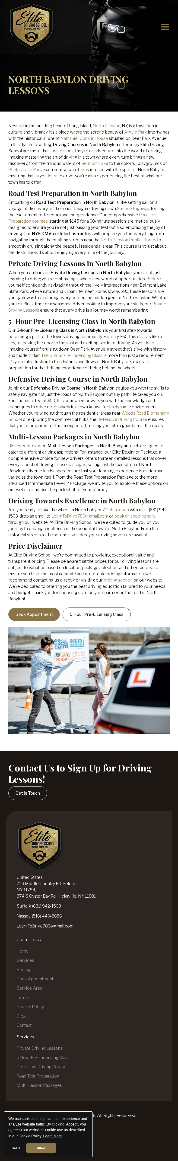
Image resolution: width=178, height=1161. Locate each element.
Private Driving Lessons (39, 1048)
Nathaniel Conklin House (84, 138)
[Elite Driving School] (40, 845)
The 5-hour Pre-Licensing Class (71, 355)
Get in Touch (28, 793)
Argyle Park (135, 132)
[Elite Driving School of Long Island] (31, 27)
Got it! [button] (17, 1148)
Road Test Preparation (38, 1076)
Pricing (24, 969)
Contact (24, 1025)
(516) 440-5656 (47, 916)
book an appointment (134, 516)
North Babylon (106, 125)
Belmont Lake (94, 163)
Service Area (29, 988)
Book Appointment (34, 614)
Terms (23, 997)
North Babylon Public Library (128, 239)
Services (25, 960)
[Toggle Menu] (165, 27)
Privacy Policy (30, 1006)
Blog (21, 1016)
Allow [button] (41, 1148)
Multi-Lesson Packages (39, 1085)
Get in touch (117, 509)
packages (77, 464)
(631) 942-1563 (46, 906)
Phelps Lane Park (25, 169)
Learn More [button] (52, 1136)
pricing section (118, 580)
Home (23, 951)
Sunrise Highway (133, 208)
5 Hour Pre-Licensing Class (97, 614)
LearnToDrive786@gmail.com (79, 516)
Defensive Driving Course (122, 419)
